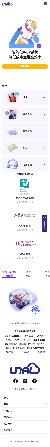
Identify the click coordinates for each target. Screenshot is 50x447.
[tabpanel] (25, 306)
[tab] (9, 274)
